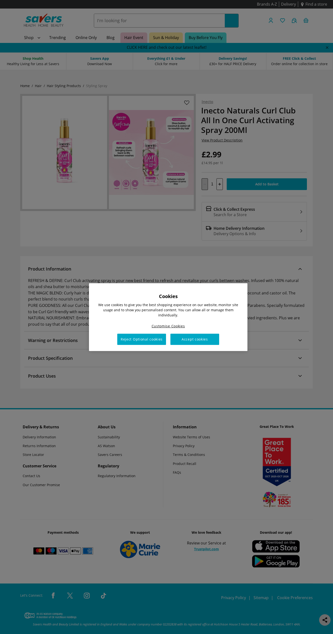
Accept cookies (195, 339)
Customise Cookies (168, 325)
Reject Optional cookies (142, 339)
